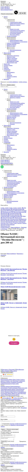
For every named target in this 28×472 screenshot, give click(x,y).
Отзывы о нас (9, 381)
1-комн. (3, 208)
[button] (11, 19)
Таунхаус (19, 223)
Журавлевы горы (5, 219)
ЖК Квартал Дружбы (20, 210)
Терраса (24, 223)
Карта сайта (15, 383)
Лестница (16, 220)
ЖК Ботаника (6, 209)
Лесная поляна (9, 220)
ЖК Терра (23, 216)
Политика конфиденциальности (11, 383)
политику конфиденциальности (18, 423)
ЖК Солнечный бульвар (13, 216)
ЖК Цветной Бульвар (6, 217)
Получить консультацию (7, 372)
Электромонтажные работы (8, 389)
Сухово (15, 223)
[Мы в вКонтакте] (19, 369)
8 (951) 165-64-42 (5, 8)
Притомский (9, 221)
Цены (14, 379)
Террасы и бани (9, 392)
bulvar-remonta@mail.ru (7, 9)
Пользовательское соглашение (9, 382)
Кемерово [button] (3, 1)
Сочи (7, 223)
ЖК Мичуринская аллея (17, 212)
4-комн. (19, 208)
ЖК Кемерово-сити (6, 212)
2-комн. (11, 208)
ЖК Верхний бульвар (16, 209)
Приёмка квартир (5, 386)
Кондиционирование (10, 390)
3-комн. (15, 208)
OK (2, 409)
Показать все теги (5, 226)
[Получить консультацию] (16, 12)
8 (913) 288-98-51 (5, 7)
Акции (18, 379)
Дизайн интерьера (13, 388)
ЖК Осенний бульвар (13, 213)
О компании (21, 381)
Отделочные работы (6, 393)
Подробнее (24, 407)
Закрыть (3, 429)
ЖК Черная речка (17, 217)
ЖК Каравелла (11, 210)
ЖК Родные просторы (13, 214)
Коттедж (3, 220)
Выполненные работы (6, 379)
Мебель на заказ (16, 393)
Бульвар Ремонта (5, 227)
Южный (12, 224)
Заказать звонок (11, 84)
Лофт (20, 220)
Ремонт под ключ (22, 388)
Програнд (15, 221)
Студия (11, 223)
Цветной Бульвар (5, 224)
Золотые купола (14, 219)
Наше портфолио (15, 227)
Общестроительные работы (12, 395)
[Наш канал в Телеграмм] (8, 369)
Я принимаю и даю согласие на (14, 425)
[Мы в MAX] (13, 371)
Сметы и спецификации (19, 392)
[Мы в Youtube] (5, 371)
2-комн (7, 208)
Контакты (15, 381)
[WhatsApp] (2, 168)
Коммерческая (22, 219)
